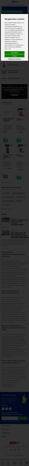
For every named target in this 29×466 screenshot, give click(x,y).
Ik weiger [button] (14, 56)
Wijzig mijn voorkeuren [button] (14, 59)
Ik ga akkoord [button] (14, 52)
